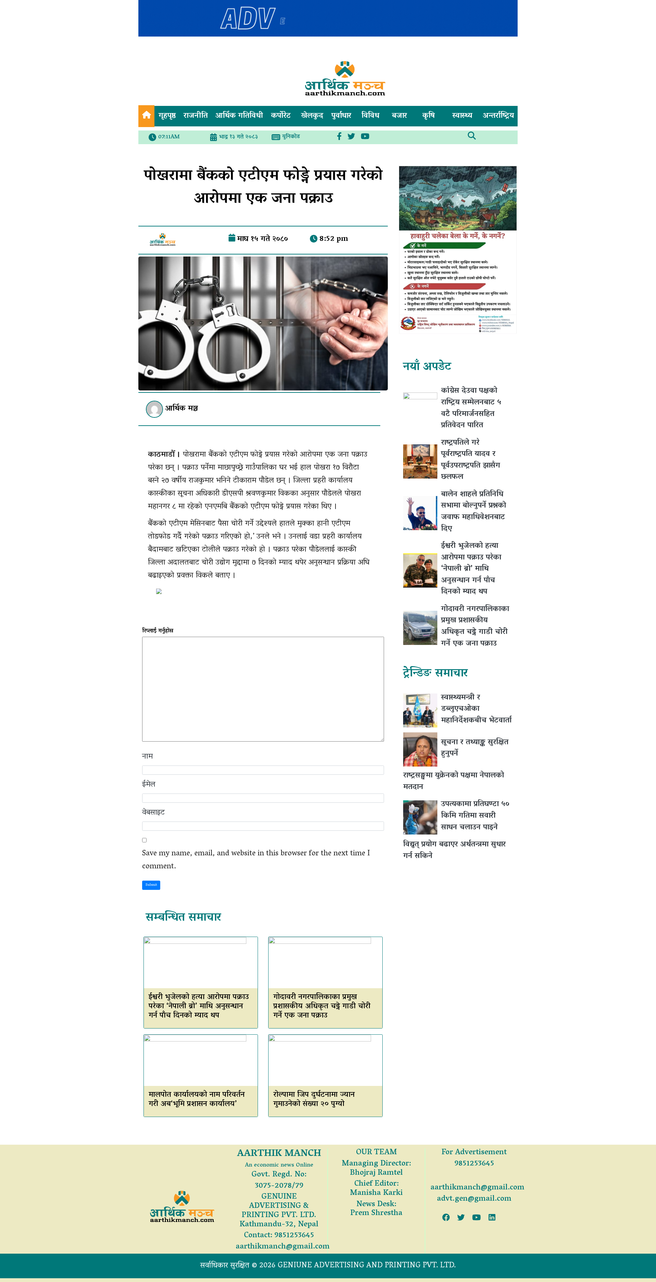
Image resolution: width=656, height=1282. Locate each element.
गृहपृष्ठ (167, 116)
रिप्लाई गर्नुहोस (157, 631)
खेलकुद (312, 116)
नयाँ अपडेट (427, 367)
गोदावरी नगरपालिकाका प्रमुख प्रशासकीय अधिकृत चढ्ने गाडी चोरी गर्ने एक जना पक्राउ (321, 1006)
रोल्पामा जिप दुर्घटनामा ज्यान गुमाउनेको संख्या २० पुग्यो (314, 1100)
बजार (399, 116)
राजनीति (195, 116)
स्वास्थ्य (462, 116)
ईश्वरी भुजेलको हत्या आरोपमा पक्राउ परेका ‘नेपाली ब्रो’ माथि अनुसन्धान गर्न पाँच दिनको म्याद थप (199, 1006)
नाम (147, 756)
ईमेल (148, 784)
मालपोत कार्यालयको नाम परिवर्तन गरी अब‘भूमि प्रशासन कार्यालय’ (197, 1100)
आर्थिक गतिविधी (239, 116)
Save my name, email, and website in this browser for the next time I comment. (256, 860)
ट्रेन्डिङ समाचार (435, 674)
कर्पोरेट (281, 116)
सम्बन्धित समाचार (183, 918)
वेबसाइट (153, 813)
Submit (151, 884)
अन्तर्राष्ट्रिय (498, 116)
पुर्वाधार (341, 116)
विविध (370, 116)
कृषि (428, 116)
